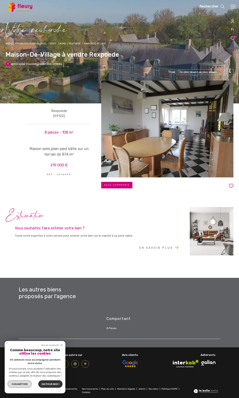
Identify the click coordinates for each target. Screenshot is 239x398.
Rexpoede (75, 43)
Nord (63, 43)
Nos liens (154, 389)
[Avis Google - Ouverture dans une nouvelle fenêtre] (130, 363)
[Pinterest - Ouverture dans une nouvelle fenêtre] (85, 364)
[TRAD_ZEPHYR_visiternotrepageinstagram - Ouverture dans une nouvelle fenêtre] (75, 364)
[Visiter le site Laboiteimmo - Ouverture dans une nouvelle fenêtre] (205, 391)
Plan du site (107, 389)
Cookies (86, 392)
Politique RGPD (169, 389)
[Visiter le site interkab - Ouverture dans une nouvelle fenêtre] (185, 363)
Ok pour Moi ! (50, 384)
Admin (142, 389)
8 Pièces (111, 328)
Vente (52, 43)
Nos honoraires (90, 389)
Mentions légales (126, 389)
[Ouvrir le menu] (233, 6)
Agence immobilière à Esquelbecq (26, 43)
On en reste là (50, 345)
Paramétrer (20, 384)
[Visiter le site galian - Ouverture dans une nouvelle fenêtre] (208, 363)
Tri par (172, 72)
